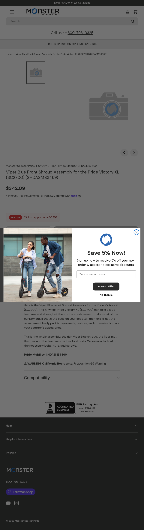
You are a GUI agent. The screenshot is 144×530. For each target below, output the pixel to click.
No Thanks (106, 295)
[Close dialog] (136, 232)
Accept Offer (106, 286)
